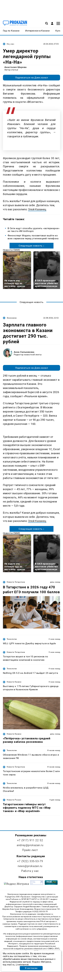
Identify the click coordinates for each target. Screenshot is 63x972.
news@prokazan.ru (30, 866)
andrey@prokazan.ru (30, 845)
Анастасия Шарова (15, 67)
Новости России (14, 800)
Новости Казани (14, 682)
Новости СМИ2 (11, 250)
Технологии (12, 639)
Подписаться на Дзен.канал (31, 77)
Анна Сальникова (24, 352)
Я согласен (31, 968)
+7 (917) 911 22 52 (30, 840)
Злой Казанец (37, 209)
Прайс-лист (30, 850)
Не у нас (10, 44)
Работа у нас (30, 871)
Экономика (12, 318)
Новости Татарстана (16, 582)
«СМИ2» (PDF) (53, 949)
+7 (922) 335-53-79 (30, 861)
